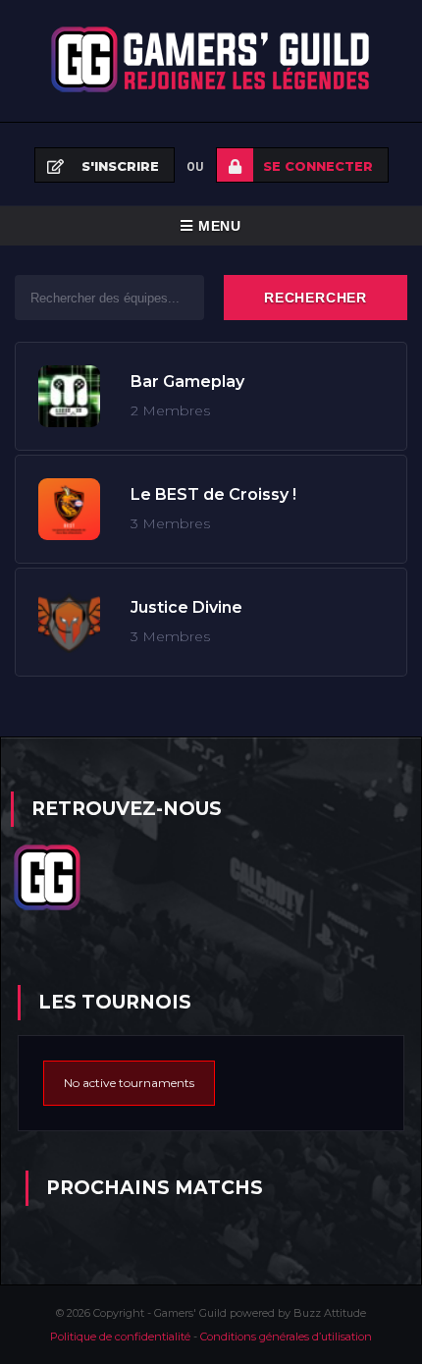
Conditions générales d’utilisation (286, 1336)
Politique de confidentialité (121, 1336)
